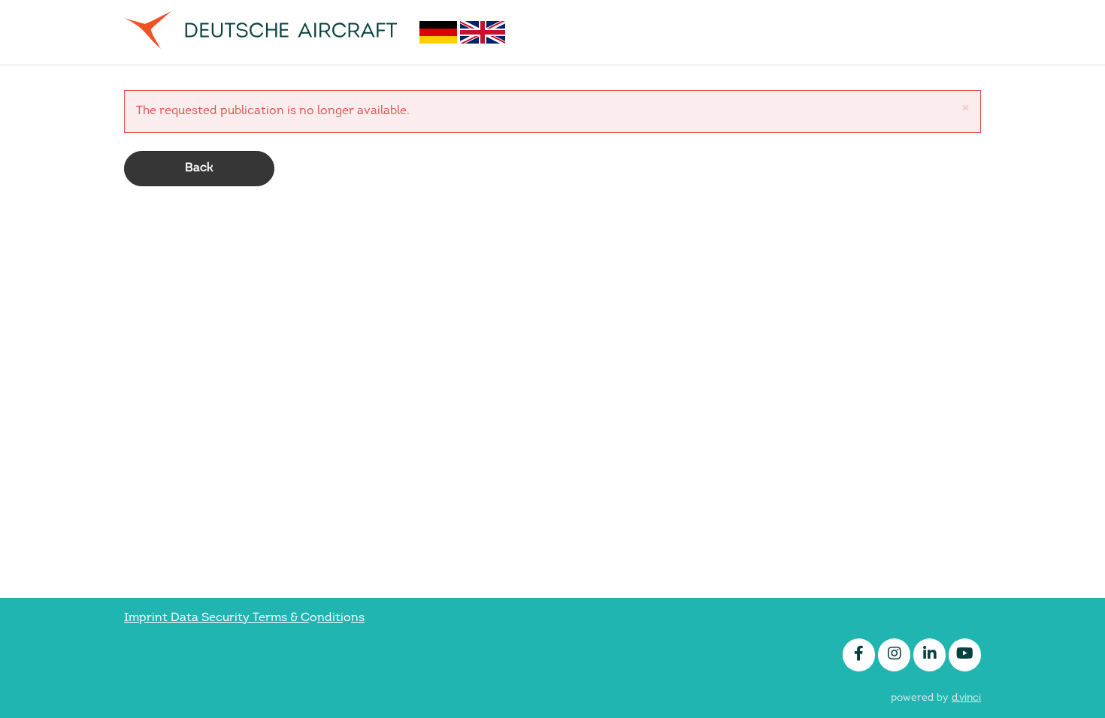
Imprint (147, 618)
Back (199, 168)
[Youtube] (965, 654)
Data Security (212, 618)
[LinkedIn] (929, 654)
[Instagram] (894, 654)
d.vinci (966, 698)
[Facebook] (859, 654)
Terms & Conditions (309, 618)
